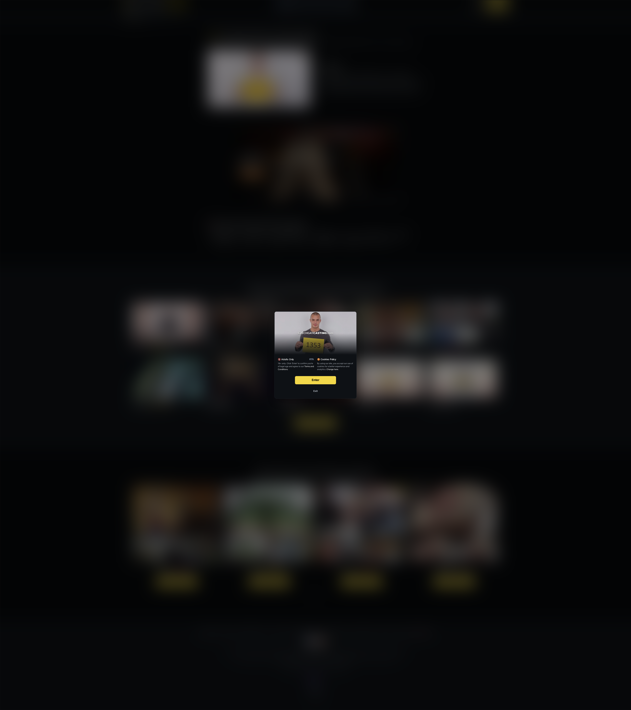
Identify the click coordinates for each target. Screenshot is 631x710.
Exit (315, 391)
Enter (315, 380)
